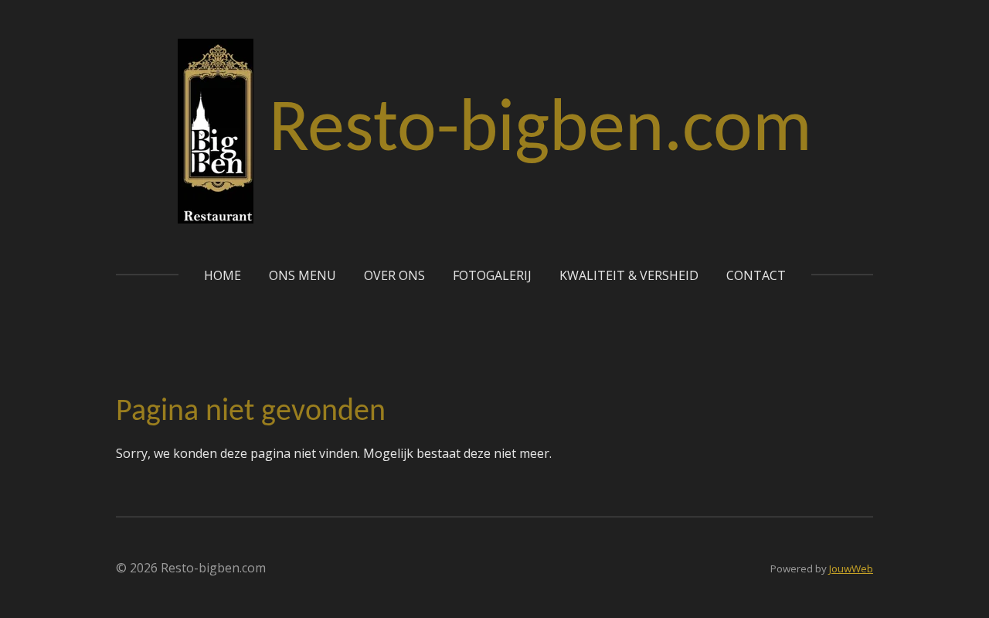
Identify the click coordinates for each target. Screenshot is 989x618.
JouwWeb (851, 568)
